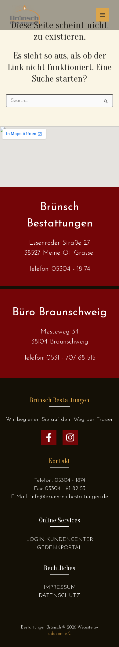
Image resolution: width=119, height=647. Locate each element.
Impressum (60, 587)
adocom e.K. (59, 634)
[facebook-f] (48, 437)
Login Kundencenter (59, 539)
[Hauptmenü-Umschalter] (102, 15)
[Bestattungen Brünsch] (25, 15)
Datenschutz (59, 595)
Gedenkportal (59, 548)
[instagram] (70, 437)
